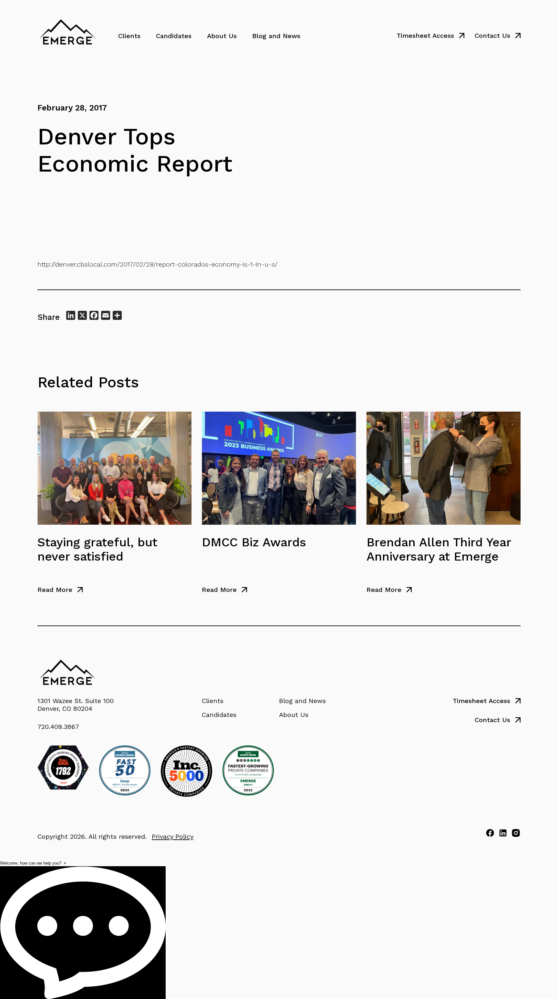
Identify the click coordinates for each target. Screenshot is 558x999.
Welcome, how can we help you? (30, 863)
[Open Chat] (83, 932)
